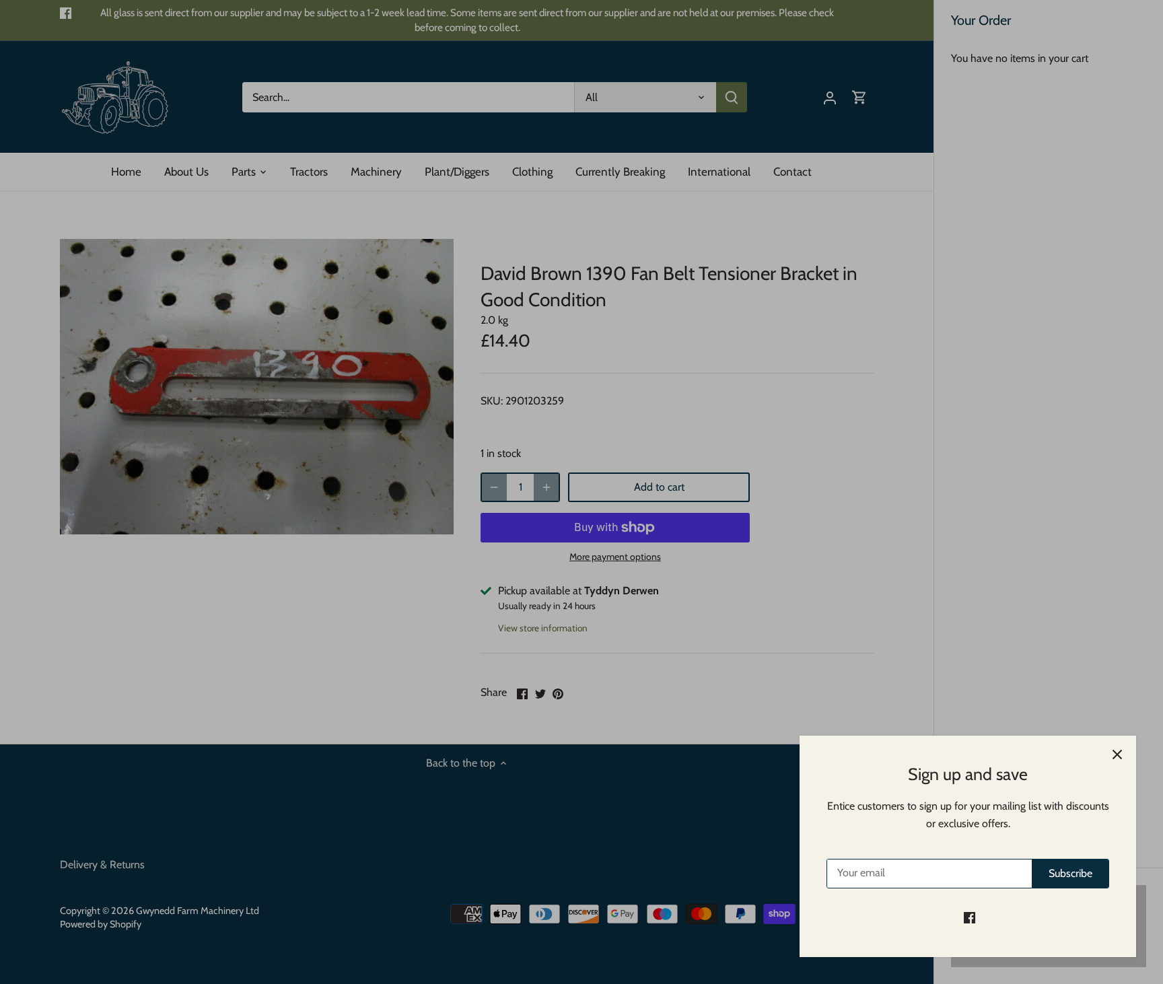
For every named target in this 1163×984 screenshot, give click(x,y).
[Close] (1117, 754)
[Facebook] (969, 917)
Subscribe (1070, 873)
